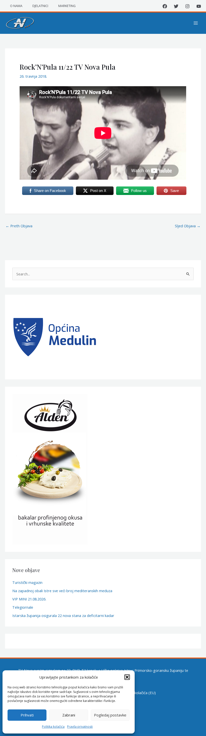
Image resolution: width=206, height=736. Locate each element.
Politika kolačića (53, 726)
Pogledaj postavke (110, 714)
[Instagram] (187, 6)
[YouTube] (198, 6)
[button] (127, 677)
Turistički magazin (27, 582)
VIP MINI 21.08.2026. (29, 598)
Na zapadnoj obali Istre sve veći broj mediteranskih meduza (62, 590)
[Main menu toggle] (195, 23)
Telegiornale (22, 607)
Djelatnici (40, 6)
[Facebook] (165, 6)
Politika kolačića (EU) (138, 692)
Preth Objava (19, 225)
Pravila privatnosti (80, 726)
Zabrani (68, 714)
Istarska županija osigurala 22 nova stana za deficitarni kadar (63, 615)
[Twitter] (176, 6)
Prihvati (27, 714)
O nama (16, 6)
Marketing (67, 6)
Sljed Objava (187, 225)
